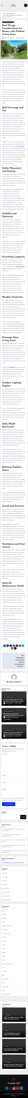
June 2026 (5, 877)
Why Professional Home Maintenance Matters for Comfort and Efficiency (13, 715)
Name (4, 775)
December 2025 (6, 899)
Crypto (4, 922)
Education (4, 929)
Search (4, 812)
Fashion (4, 937)
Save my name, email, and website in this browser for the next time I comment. (13, 799)
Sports (3, 982)
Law (3, 967)
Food (3, 944)
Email (4, 782)
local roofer (20, 146)
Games (4, 948)
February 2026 (6, 892)
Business (4, 914)
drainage (11, 367)
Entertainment (6, 933)
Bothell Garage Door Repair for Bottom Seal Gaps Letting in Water (13, 734)
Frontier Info (14, 1083)
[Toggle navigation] (2, 5)
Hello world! (20, 862)
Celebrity (4, 918)
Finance (4, 941)
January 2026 (6, 896)
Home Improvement (8, 22)
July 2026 (4, 873)
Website (4, 789)
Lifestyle (4, 971)
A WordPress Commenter (8, 862)
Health (3, 956)
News (3, 975)
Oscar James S (10, 37)
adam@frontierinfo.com (12, 717)
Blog (3, 910)
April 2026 (5, 884)
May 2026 (4, 880)
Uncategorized (6, 994)
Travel (3, 990)
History (4, 960)
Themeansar (14, 1095)
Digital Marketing (6, 925)
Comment (5, 754)
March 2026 (5, 888)
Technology (5, 986)
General (4, 952)
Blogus (22, 1093)
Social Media (5, 979)
